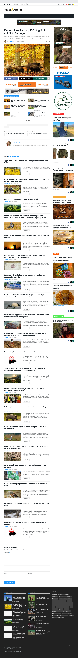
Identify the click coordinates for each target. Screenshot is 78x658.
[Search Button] (27, 4)
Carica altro (27, 120)
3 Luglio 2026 (55, 279)
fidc (53, 609)
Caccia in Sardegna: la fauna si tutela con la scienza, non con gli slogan (18, 100)
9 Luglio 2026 (13, 108)
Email (5, 573)
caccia (60, 598)
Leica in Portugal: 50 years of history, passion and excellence (42, 625)
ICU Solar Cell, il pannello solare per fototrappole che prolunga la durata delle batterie (63, 119)
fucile (57, 609)
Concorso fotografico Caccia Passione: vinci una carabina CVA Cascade (62, 227)
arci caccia (66, 594)
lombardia (66, 609)
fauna (53, 607)
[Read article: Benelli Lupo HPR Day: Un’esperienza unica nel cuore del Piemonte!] (31, 618)
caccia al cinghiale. (11, 125)
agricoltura (54, 594)
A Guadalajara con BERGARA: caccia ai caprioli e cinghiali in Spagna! (43, 632)
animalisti (60, 594)
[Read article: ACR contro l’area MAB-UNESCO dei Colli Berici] (12, 207)
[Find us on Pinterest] (73, 646)
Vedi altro (27, 174)
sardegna (7, 127)
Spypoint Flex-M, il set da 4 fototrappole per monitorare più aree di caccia (63, 170)
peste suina (68, 611)
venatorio (54, 617)
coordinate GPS (35, 125)
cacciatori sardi (19, 125)
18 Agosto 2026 (14, 354)
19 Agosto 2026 (14, 318)
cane (63, 602)
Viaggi (52, 15)
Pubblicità (16, 4)
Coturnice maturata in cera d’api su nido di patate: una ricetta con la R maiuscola (62, 287)
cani (66, 602)
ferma (71, 607)
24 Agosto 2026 (14, 259)
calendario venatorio (56, 602)
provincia (54, 613)
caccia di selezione (56, 600)
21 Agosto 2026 (14, 299)
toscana (56, 615)
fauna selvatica (59, 607)
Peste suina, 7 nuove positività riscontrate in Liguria (22, 352)
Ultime (15, 27)
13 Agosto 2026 (37, 101)
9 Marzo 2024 (39, 605)
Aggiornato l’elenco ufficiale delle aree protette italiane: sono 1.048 (19, 605)
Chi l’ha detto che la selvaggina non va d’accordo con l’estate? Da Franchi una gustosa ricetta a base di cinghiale (63, 260)
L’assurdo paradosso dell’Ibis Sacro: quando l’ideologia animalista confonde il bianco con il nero (24, 296)
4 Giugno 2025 (55, 339)
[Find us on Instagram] (68, 646)
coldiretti (64, 604)
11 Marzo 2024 (39, 600)
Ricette (62, 15)
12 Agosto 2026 (14, 507)
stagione (69, 613)
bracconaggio (55, 598)
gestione (61, 609)
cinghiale (54, 604)
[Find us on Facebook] (4, 4)
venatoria (71, 615)
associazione (55, 596)
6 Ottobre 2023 (39, 620)
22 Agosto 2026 (14, 279)
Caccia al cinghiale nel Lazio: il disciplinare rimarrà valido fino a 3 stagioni (18, 114)
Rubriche (68, 15)
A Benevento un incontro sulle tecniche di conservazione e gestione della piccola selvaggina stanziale (25, 334)
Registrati (62, 4)
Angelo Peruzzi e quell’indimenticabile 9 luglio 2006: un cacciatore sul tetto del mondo (41, 107)
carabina (70, 602)
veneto (59, 617)
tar (52, 615)
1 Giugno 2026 (37, 116)
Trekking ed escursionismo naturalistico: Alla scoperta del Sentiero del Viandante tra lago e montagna (25, 369)
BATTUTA (63, 596)
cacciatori (64, 600)
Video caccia (28, 15)
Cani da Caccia (45, 15)
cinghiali (59, 604)
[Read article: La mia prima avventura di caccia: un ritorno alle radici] (63, 330)
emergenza (70, 604)
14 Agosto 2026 (14, 411)
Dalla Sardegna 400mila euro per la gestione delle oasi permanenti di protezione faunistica (41, 114)
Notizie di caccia (10, 27)
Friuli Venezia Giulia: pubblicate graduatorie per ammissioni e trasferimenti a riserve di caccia (26, 180)
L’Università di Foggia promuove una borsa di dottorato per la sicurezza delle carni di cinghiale (26, 316)
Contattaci (23, 4)
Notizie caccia (19, 15)
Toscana (61, 615)
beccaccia (69, 596)
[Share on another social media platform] (48, 78)
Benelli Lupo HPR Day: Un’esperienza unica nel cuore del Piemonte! (42, 618)
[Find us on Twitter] (7, 4)
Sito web (30, 573)
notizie (63, 611)
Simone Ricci (10, 41)
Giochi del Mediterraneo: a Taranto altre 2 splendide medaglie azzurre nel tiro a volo (19, 597)
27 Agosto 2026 (14, 201)
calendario (69, 600)
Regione (59, 613)
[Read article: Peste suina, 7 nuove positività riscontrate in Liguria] (12, 360)
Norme (57, 15)
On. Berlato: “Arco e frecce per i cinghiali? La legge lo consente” (18, 106)
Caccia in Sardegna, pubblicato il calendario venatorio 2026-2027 (41, 99)
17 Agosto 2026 (15, 372)
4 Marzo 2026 (55, 246)
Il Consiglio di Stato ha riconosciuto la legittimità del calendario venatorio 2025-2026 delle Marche (27, 256)
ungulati (66, 615)
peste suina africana (43, 125)
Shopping (12, 15)
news (59, 611)
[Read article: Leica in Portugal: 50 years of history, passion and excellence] (31, 625)
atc (59, 596)
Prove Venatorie (36, 15)
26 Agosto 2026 (14, 220)
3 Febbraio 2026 (56, 308)
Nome (6, 568)
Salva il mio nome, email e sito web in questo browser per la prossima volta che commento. (24, 579)
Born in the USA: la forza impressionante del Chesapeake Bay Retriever (42, 597)
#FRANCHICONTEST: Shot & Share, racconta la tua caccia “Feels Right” (62, 201)
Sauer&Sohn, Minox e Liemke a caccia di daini (42, 603)
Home (7, 15)
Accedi (59, 4)
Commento (7, 552)
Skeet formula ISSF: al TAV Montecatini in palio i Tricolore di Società (18, 628)
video (63, 617)
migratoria (54, 611)
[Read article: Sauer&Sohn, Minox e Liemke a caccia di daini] (31, 605)
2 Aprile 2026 (55, 219)
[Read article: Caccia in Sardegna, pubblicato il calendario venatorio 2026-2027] (31, 100)
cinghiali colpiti (27, 125)
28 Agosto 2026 (14, 165)
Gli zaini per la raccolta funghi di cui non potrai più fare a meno (62, 144)
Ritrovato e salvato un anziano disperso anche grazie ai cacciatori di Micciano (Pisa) (24, 389)
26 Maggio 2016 (17, 41)
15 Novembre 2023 (40, 612)
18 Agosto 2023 (39, 634)
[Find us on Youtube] (9, 4)
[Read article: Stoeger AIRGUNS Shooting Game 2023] (31, 611)
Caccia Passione (8, 372)
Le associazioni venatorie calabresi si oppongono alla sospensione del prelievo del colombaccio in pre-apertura (25, 217)
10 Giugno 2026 (14, 116)
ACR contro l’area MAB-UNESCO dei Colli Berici (21, 199)
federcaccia (66, 607)
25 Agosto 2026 (14, 102)
